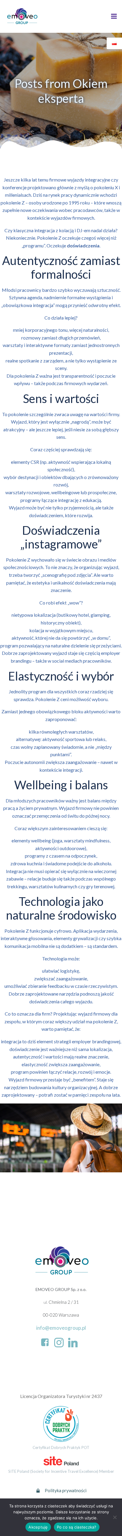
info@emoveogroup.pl (61, 1328)
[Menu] (114, 16)
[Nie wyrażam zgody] (115, 1517)
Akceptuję (38, 1527)
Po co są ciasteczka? (77, 1527)
